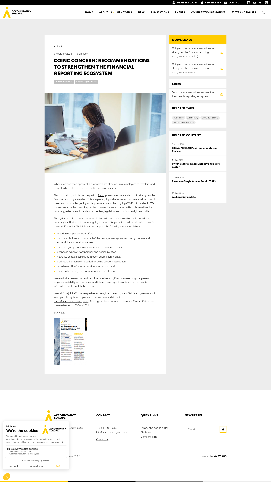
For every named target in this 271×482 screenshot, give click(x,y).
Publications (160, 12)
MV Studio (219, 456)
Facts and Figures (243, 12)
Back (60, 46)
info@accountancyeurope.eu (112, 432)
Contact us (102, 439)
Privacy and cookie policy (154, 427)
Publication (82, 53)
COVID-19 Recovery (210, 118)
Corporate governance (86, 81)
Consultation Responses (208, 12)
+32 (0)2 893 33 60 (106, 427)
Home (89, 12)
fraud (101, 195)
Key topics (124, 12)
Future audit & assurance (184, 122)
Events (180, 12)
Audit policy (178, 118)
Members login (149, 436)
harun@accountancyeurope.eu (71, 301)
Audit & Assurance (64, 81)
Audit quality (192, 118)
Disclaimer (146, 432)
